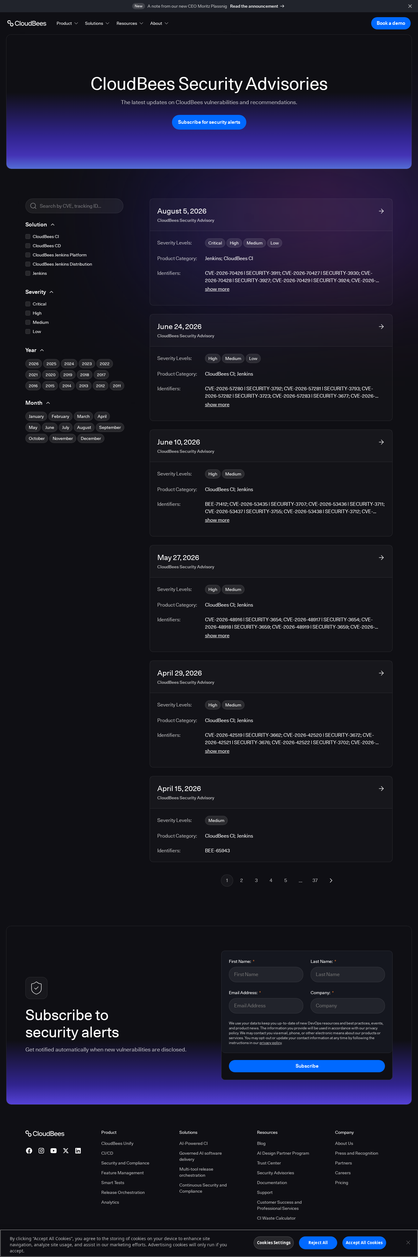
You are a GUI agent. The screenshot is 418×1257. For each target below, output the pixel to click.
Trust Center (269, 1162)
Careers (343, 1172)
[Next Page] (331, 880)
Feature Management (122, 1172)
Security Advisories (275, 1172)
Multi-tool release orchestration (196, 1172)
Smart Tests (112, 1182)
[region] (209, 1243)
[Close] (408, 1242)
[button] (68, 23)
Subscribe (307, 1066)
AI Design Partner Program (283, 1153)
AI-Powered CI (193, 1143)
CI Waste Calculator (276, 1218)
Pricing (341, 1182)
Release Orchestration (123, 1192)
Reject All (318, 1242)
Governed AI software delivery (200, 1156)
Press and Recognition (356, 1153)
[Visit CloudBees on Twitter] (65, 1150)
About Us (344, 1143)
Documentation (272, 1182)
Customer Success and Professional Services (279, 1205)
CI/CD (107, 1153)
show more (217, 289)
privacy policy (270, 1042)
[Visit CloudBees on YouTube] (53, 1150)
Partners (343, 1162)
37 (315, 880)
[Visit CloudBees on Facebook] (29, 1150)
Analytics (110, 1202)
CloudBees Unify (117, 1143)
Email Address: (245, 992)
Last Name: (323, 961)
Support (265, 1192)
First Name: (242, 961)
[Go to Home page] (26, 23)
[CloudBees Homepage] (44, 1133)
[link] (271, 252)
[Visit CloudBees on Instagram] (41, 1150)
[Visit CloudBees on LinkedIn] (78, 1150)
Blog (261, 1143)
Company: (322, 992)
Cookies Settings (273, 1242)
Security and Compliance (125, 1162)
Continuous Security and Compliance (203, 1188)
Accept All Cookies (364, 1242)
